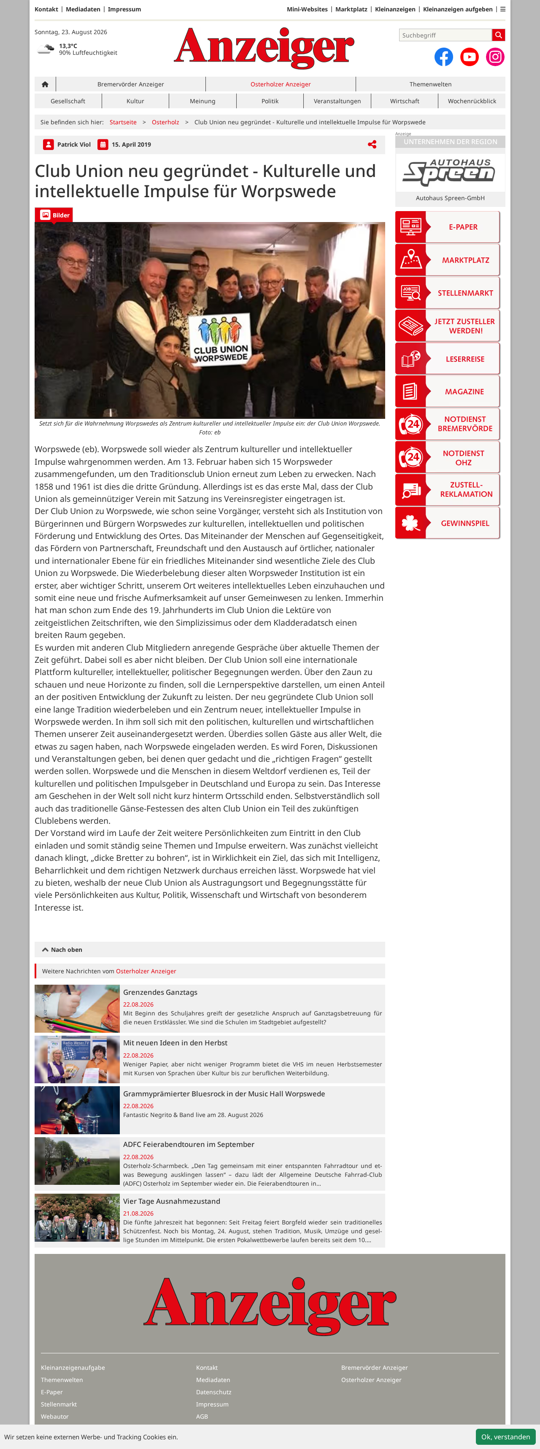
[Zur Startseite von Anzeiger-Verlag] (264, 48)
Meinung (203, 101)
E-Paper (52, 1392)
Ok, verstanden (505, 1436)
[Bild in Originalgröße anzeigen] (210, 320)
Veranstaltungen (337, 101)
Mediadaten (83, 9)
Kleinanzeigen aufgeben (458, 9)
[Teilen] (372, 144)
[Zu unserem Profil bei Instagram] (495, 57)
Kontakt (46, 9)
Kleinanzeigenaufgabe (73, 1367)
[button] (502, 9)
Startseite (123, 122)
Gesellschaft (68, 101)
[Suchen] (498, 35)
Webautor (55, 1416)
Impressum (124, 9)
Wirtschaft (404, 101)
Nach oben (65, 949)
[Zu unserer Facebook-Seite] (444, 57)
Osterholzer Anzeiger (281, 84)
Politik (270, 101)
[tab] (54, 214)
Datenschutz (214, 1392)
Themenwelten (431, 84)
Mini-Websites (307, 9)
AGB (202, 1416)
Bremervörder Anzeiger (130, 84)
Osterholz (165, 122)
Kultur (135, 101)
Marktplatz (351, 9)
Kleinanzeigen (395, 9)
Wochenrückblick (472, 101)
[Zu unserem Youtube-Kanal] (469, 57)
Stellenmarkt (59, 1404)
